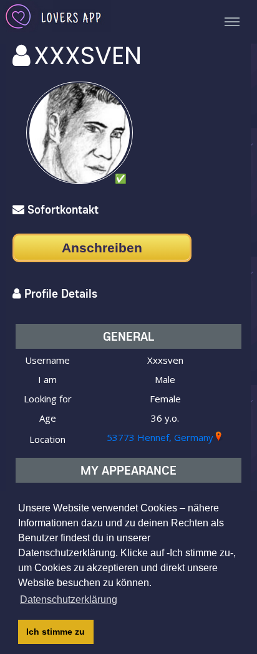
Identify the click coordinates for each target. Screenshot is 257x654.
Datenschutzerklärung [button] (68, 599)
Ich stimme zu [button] (55, 632)
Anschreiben (102, 247)
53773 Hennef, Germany (160, 437)
